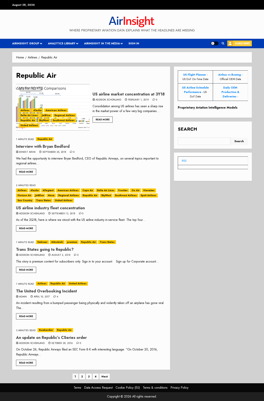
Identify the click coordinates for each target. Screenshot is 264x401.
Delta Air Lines (29, 115)
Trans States (43, 200)
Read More (103, 119)
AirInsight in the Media (102, 43)
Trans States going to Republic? (45, 249)
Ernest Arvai (27, 152)
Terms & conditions (155, 387)
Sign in (134, 43)
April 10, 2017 (42, 296)
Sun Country (25, 200)
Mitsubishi (57, 242)
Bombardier (46, 330)
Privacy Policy (179, 387)
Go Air (135, 190)
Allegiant (48, 190)
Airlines (24, 110)
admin (23, 296)
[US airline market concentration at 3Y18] (53, 107)
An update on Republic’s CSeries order (51, 337)
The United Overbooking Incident (46, 291)
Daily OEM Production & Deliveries (230, 92)
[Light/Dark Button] (215, 43)
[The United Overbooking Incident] (91, 284)
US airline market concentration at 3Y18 (129, 94)
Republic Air (27, 120)
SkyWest (44, 120)
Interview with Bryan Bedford (43, 146)
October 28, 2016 (62, 343)
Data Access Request (98, 387)
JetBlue (46, 115)
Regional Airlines (65, 115)
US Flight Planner (194, 75)
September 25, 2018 (54, 152)
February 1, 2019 (138, 99)
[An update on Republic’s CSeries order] (91, 330)
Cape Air (88, 190)
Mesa (51, 195)
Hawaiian (148, 190)
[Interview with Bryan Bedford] (91, 139)
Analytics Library (61, 43)
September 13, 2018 (63, 213)
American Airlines (56, 110)
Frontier (123, 190)
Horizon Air (24, 195)
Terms (77, 387)
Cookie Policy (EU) (128, 387)
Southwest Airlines (63, 120)
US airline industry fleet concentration (50, 208)
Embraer (42, 242)
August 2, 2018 (61, 255)
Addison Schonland (108, 99)
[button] (223, 43)
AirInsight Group (25, 43)
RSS (184, 161)
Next (104, 376)
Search (187, 129)
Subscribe (242, 43)
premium (72, 242)
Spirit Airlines (148, 195)
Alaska (37, 110)
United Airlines (29, 125)
